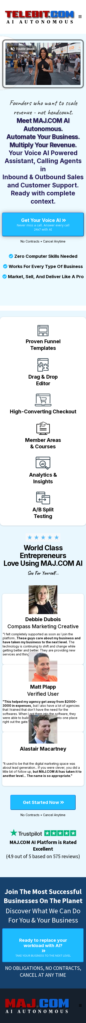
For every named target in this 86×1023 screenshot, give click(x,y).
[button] (79, 17)
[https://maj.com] (37, 1006)
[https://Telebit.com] (39, 16)
